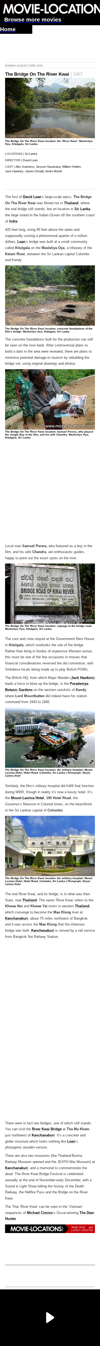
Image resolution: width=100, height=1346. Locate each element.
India (13, 221)
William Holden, (72, 166)
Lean (21, 242)
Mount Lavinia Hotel (27, 798)
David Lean (30, 160)
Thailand (71, 203)
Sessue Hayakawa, (48, 166)
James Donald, (35, 171)
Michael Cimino (40, 1213)
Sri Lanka (31, 153)
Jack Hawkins (82, 678)
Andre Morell (53, 171)
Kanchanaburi (16, 918)
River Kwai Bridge (47, 1129)
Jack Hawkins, (14, 171)
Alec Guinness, (25, 166)
